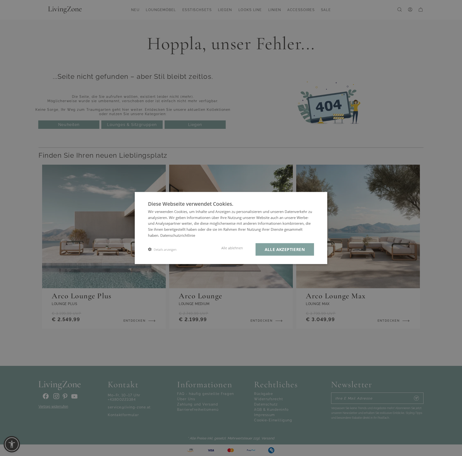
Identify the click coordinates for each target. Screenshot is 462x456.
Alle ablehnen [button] (232, 248)
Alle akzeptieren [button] (285, 249)
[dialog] (231, 228)
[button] (162, 249)
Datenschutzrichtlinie (177, 235)
